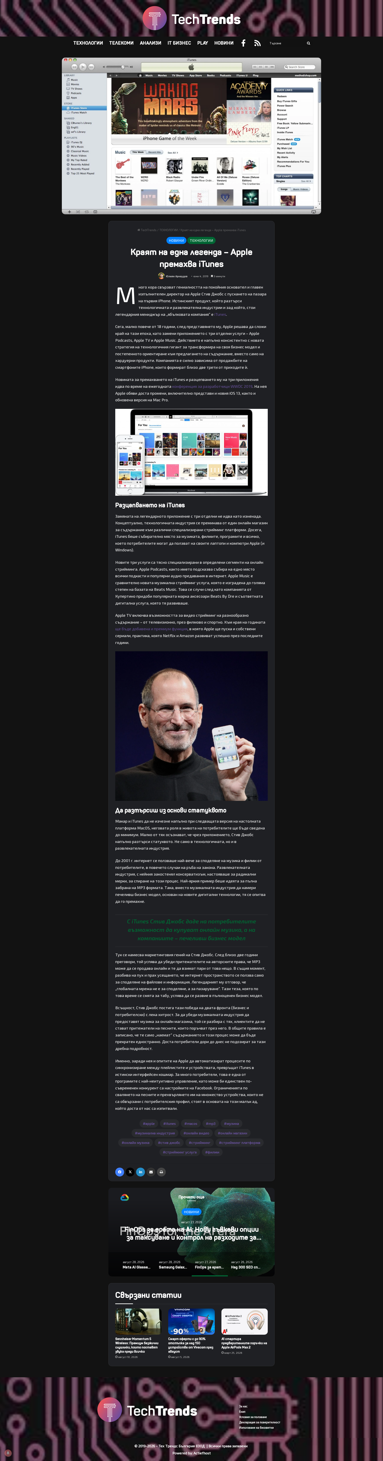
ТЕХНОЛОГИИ (88, 43)
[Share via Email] (151, 1172)
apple (150, 1123)
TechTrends (148, 230)
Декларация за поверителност (259, 1422)
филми (213, 1152)
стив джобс (170, 1142)
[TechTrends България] (191, 18)
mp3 (211, 1123)
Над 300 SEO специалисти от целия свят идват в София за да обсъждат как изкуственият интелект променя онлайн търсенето (191, 1241)
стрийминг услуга (181, 1152)
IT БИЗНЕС (179, 43)
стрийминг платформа (240, 1142)
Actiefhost (202, 1453)
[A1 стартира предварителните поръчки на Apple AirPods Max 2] (244, 1322)
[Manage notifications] (8, 1453)
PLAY (202, 43)
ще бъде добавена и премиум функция (151, 628)
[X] (130, 1172)
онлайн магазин (233, 1133)
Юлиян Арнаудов (177, 276)
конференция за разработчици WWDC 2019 (212, 386)
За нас (243, 1406)
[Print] (161, 1172)
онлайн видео (197, 1133)
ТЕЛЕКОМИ (121, 43)
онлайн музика (136, 1142)
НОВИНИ (224, 43)
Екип (242, 1411)
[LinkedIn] (140, 1172)
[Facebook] (119, 1172)
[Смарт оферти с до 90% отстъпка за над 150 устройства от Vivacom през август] (191, 1322)
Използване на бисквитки (256, 1427)
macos (192, 1123)
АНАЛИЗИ (150, 43)
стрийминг (200, 1142)
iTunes (220, 314)
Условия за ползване (253, 1417)
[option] (191, 1232)
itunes (171, 1123)
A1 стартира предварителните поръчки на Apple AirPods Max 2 (244, 1343)
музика (233, 1123)
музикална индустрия (156, 1133)
